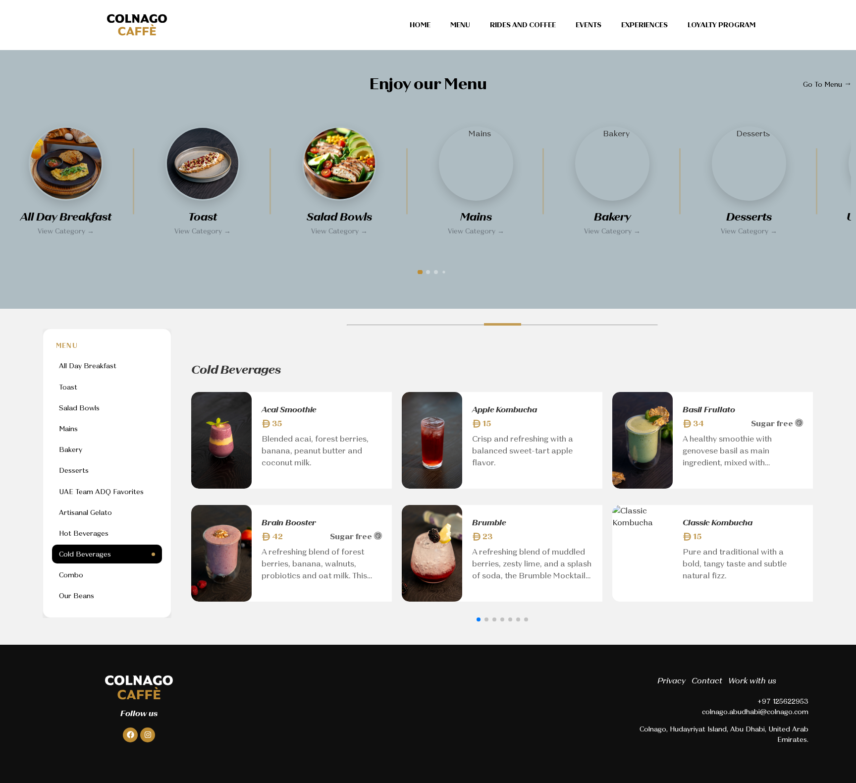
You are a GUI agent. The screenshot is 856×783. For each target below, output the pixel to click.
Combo (71, 575)
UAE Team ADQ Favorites (101, 491)
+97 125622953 (782, 701)
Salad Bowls (79, 407)
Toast (68, 387)
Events (588, 24)
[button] (420, 272)
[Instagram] (147, 734)
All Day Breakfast (87, 366)
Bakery (70, 450)
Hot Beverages (83, 533)
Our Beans (76, 596)
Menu (460, 24)
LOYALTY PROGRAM (721, 24)
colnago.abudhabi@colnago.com (755, 711)
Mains (68, 428)
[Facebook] (130, 734)
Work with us (752, 680)
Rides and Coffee (523, 24)
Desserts (74, 470)
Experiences (644, 24)
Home (420, 24)
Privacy (671, 680)
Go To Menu (823, 84)
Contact (707, 680)
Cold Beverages (85, 554)
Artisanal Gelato (85, 512)
